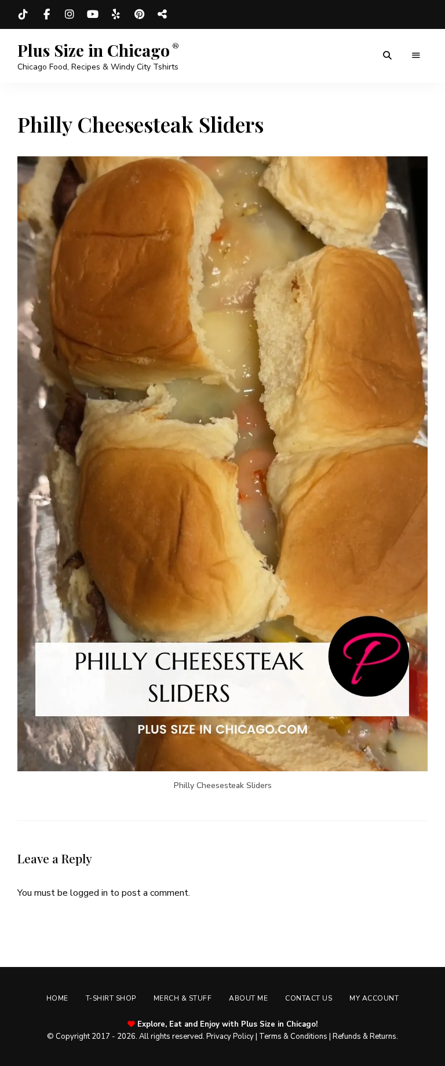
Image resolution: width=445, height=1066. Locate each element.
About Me (248, 998)
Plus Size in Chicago (93, 50)
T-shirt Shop (111, 998)
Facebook (46, 14)
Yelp (115, 14)
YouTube (92, 14)
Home (57, 998)
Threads (162, 14)
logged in (89, 892)
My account (374, 998)
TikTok (23, 14)
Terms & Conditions (293, 1036)
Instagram (69, 14)
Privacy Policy (230, 1036)
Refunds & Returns (364, 1036)
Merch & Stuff (183, 998)
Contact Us (308, 998)
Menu (416, 55)
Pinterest (139, 14)
